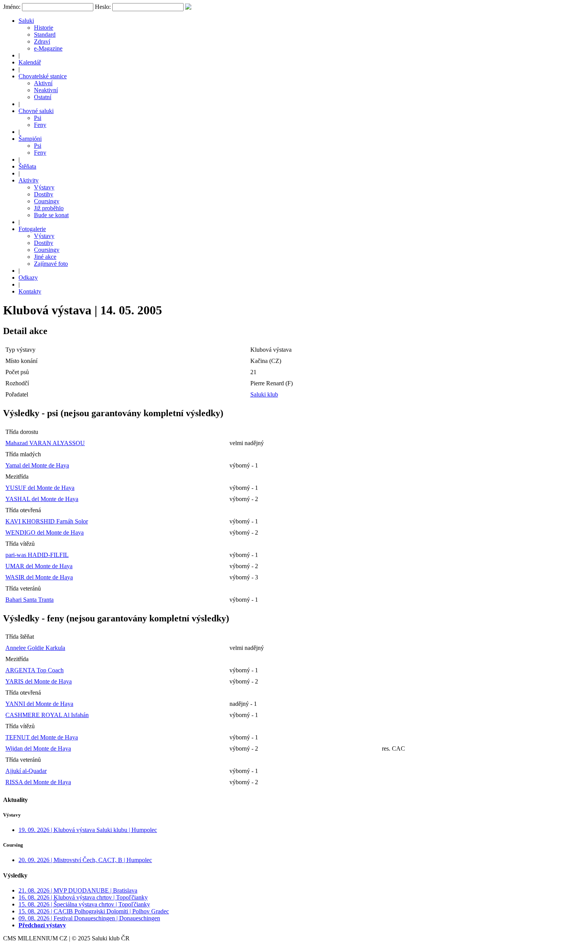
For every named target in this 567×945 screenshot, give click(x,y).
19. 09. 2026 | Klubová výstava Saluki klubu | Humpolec (88, 830)
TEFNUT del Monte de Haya (41, 737)
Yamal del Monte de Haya (37, 465)
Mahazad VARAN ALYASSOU (45, 443)
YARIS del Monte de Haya (38, 681)
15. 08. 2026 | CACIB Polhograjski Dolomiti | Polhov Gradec (94, 911)
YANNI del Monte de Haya (39, 703)
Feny (40, 125)
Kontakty (30, 291)
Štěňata (27, 166)
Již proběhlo (49, 208)
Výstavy (44, 187)
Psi (37, 118)
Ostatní (42, 97)
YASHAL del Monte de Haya (41, 499)
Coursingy (46, 201)
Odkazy (28, 277)
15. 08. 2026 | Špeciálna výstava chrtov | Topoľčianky (84, 904)
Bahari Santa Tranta (29, 599)
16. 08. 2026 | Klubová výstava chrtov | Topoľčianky (83, 897)
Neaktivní (46, 90)
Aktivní (43, 83)
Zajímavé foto (51, 263)
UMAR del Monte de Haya (39, 566)
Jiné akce (45, 256)
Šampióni (30, 138)
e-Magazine (48, 48)
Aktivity (29, 180)
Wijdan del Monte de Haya (38, 748)
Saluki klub (264, 394)
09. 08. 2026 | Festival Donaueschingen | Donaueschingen (89, 918)
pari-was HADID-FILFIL (37, 555)
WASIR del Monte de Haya (39, 577)
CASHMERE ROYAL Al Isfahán (47, 715)
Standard (45, 34)
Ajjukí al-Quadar (26, 771)
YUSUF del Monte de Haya (39, 487)
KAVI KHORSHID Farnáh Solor (46, 521)
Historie (43, 27)
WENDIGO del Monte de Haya (44, 532)
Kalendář (30, 62)
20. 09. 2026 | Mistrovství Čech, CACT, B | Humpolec (85, 860)
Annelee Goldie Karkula (35, 648)
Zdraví (42, 41)
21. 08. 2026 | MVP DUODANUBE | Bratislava (78, 890)
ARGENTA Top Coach (34, 670)
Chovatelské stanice (43, 76)
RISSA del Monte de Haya (38, 782)
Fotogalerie (32, 229)
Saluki (26, 20)
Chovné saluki (36, 111)
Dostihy (43, 194)
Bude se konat (51, 215)
